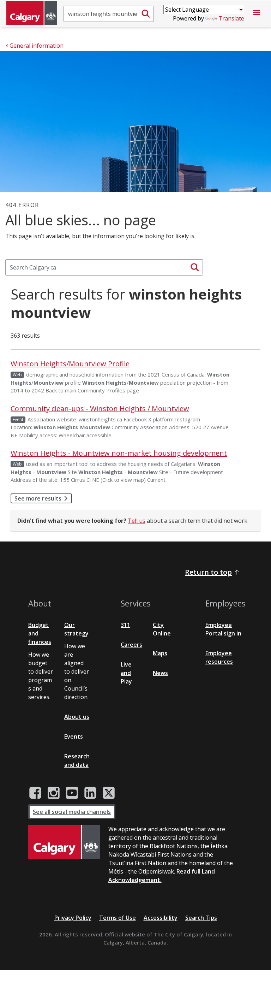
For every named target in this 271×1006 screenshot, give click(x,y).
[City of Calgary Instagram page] (54, 793)
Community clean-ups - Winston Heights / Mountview (100, 408)
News (160, 673)
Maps (160, 653)
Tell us (136, 521)
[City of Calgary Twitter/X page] (109, 793)
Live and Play (126, 673)
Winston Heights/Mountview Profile (70, 363)
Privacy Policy (72, 918)
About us (76, 717)
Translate (231, 18)
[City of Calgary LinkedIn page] (90, 793)
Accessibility (160, 918)
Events (73, 736)
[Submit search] (145, 13)
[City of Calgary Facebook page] (35, 793)
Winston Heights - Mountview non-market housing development (119, 453)
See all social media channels (72, 812)
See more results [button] (37, 498)
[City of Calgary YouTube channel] (72, 793)
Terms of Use (117, 918)
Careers (131, 645)
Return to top (208, 572)
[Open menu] (256, 14)
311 (125, 625)
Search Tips (201, 918)
